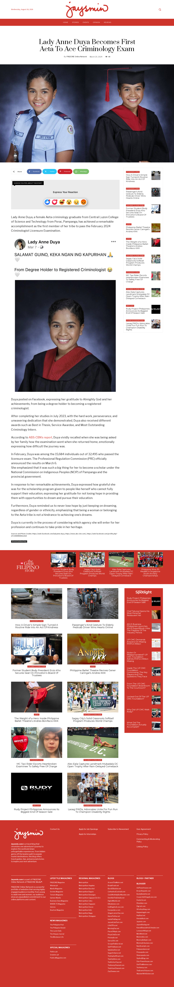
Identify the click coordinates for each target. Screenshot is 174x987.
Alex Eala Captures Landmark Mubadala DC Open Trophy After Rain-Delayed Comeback (138, 295)
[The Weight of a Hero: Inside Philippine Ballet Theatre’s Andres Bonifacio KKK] (155, 242)
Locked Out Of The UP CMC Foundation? (138, 697)
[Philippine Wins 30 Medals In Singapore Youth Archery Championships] (150, 559)
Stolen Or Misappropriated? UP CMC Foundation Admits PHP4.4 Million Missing (137, 656)
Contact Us (55, 829)
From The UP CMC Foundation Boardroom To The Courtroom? (138, 685)
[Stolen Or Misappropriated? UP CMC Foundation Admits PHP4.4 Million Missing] (156, 656)
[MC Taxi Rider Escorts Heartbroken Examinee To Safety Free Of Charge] (155, 275)
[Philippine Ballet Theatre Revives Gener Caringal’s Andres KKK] (155, 227)
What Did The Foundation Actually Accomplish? (136, 724)
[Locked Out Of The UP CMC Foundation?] (156, 700)
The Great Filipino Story (135, 205)
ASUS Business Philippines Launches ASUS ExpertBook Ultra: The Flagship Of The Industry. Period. (138, 628)
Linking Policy (142, 847)
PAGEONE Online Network (77, 57)
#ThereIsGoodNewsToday (19, 541)
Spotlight (130, 306)
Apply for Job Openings (88, 829)
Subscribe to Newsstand (118, 829)
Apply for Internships (87, 834)
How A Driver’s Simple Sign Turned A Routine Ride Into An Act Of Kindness (137, 178)
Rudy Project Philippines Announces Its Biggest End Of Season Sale (138, 311)
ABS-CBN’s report (40, 437)
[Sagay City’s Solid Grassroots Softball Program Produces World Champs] (155, 259)
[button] (160, 9)
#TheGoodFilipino (132, 172)
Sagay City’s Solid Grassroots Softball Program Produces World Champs (135, 261)
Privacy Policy (142, 834)
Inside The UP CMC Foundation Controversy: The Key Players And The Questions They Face (137, 672)
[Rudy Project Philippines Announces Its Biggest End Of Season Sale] (155, 309)
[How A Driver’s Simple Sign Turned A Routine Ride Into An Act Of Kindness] (155, 175)
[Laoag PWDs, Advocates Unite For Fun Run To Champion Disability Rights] (155, 324)
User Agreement (144, 829)
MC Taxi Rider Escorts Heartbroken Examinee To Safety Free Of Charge (137, 278)
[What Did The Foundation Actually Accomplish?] (156, 726)
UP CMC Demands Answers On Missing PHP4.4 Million (136, 641)
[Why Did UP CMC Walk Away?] (156, 713)
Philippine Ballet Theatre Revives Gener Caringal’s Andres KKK (138, 229)
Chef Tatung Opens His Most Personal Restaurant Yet (138, 613)
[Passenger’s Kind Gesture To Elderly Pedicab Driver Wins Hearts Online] (155, 192)
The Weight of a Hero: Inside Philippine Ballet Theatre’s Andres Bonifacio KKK (137, 245)
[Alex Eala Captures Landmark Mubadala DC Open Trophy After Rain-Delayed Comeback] (155, 292)
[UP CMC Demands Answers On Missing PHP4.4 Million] (156, 643)
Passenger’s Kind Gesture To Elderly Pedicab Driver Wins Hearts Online (136, 194)
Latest (128, 224)
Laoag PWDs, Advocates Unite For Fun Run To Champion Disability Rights (138, 326)
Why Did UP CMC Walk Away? (138, 710)
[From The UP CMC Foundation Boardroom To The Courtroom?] (156, 687)
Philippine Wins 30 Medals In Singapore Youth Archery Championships (150, 572)
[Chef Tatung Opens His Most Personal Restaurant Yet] (156, 614)
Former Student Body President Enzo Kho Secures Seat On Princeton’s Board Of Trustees (136, 212)
